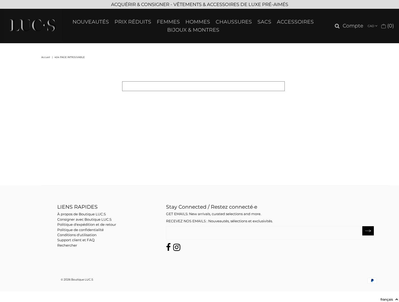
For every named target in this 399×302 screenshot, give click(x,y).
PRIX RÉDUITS (133, 22)
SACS (264, 22)
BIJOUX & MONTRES (193, 30)
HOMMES (197, 22)
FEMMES (168, 22)
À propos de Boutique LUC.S (81, 214)
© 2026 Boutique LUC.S (77, 279)
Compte (353, 26)
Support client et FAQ (76, 240)
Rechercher (67, 245)
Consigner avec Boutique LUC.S (84, 219)
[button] (389, 299)
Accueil (45, 57)
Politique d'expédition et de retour (86, 224)
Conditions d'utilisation (77, 235)
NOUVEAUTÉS (91, 22)
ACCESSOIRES (295, 22)
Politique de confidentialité (80, 230)
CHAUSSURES (234, 22)
